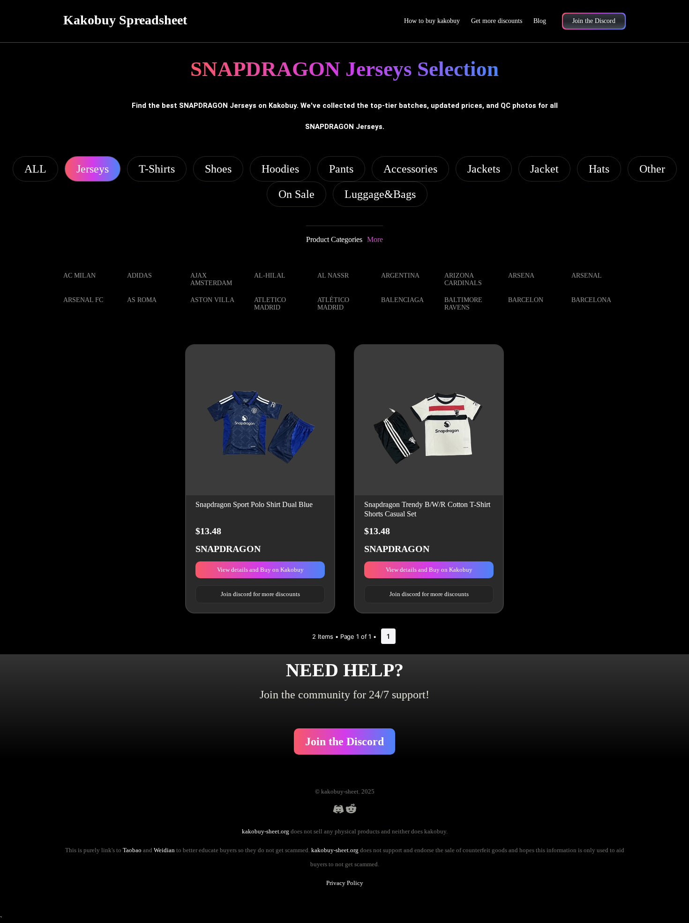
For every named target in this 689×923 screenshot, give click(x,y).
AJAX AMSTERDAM (211, 279)
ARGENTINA (400, 275)
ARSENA (521, 275)
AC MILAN (79, 275)
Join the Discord (344, 741)
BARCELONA (591, 299)
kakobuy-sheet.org (265, 831)
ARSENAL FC (83, 299)
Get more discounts (496, 20)
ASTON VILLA (212, 299)
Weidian (164, 850)
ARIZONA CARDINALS (463, 279)
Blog (539, 20)
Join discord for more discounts (260, 594)
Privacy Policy (344, 882)
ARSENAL (586, 275)
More (375, 239)
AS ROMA (142, 299)
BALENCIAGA (402, 299)
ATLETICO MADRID (270, 303)
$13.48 (208, 531)
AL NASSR (333, 275)
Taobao (132, 850)
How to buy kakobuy (432, 20)
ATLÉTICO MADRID (333, 303)
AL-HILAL (269, 275)
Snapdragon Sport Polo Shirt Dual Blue (254, 504)
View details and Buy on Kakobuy (260, 569)
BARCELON (525, 299)
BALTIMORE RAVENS (463, 303)
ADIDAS (139, 275)
